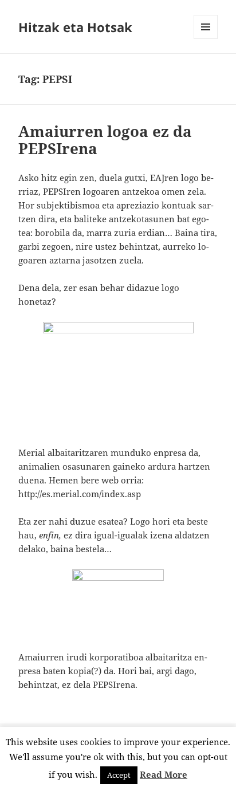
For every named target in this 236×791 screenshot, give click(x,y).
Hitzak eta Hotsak (75, 27)
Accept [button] (119, 775)
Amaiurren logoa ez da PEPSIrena (105, 140)
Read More (163, 774)
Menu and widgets (206, 38)
